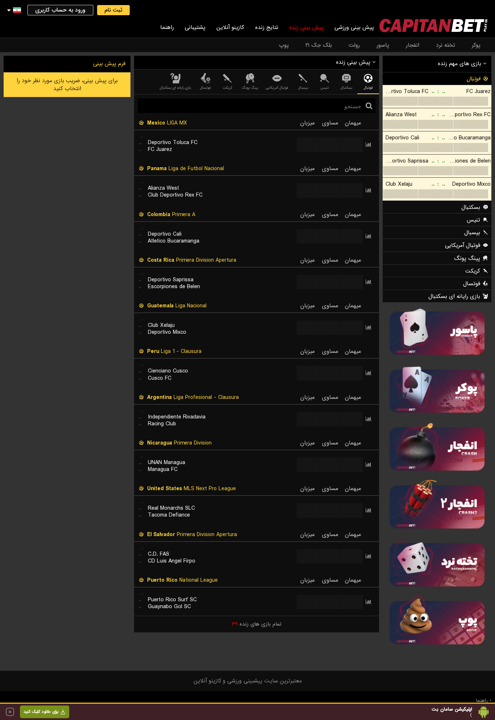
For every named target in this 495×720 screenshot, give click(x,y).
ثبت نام (113, 10)
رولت (354, 45)
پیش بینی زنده (306, 27)
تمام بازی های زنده (257, 624)
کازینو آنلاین (230, 27)
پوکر (476, 45)
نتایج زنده (266, 27)
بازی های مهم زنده (460, 63)
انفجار (412, 45)
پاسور (383, 45)
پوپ (284, 45)
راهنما (167, 27)
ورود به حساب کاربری (60, 10)
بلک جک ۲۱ (318, 45)
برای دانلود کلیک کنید (41, 712)
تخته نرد (445, 45)
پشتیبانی (195, 27)
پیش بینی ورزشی (354, 27)
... (400, 101)
